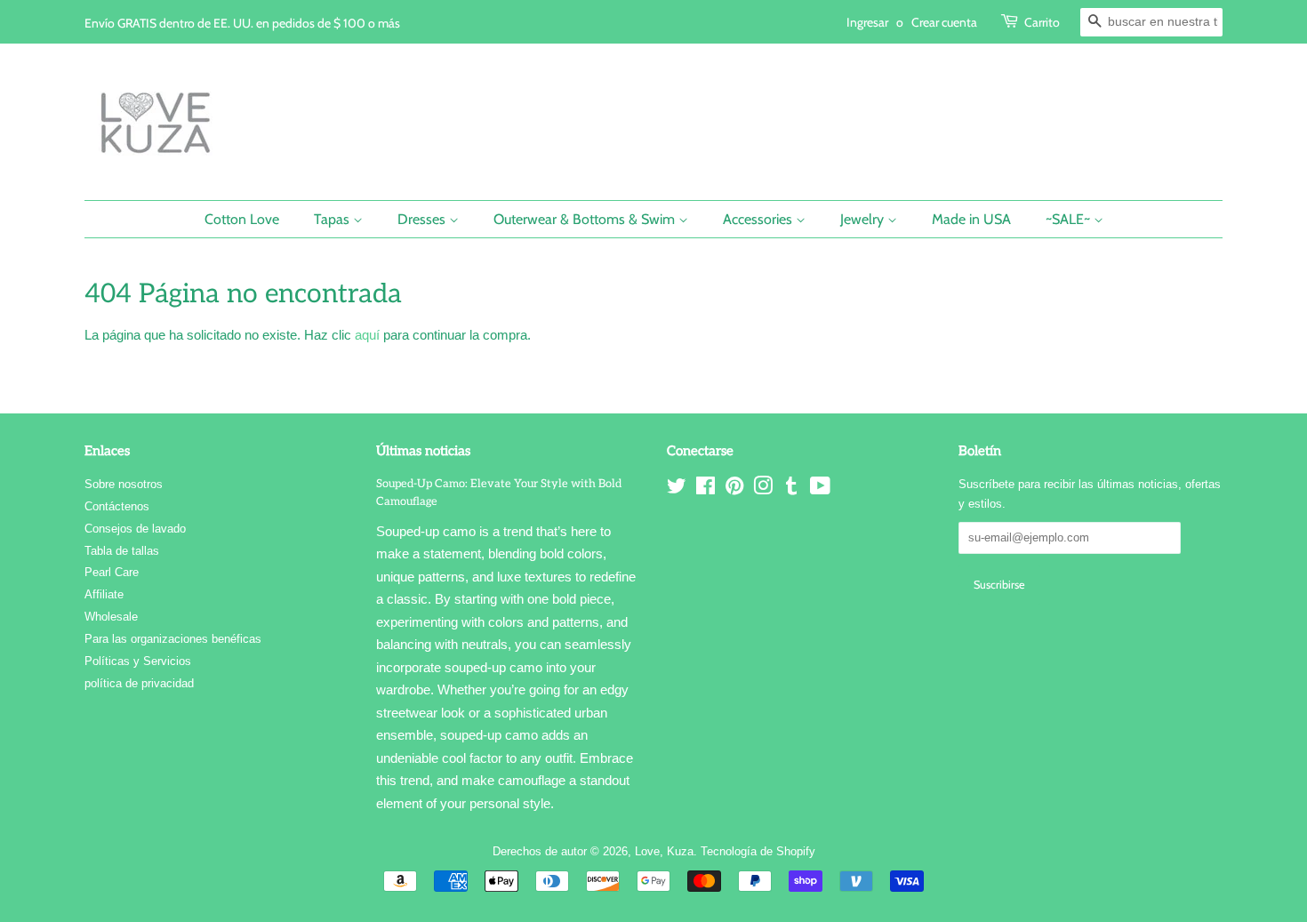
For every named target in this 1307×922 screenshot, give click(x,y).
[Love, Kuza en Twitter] (676, 489)
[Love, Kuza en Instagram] (763, 489)
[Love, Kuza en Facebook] (705, 489)
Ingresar (867, 21)
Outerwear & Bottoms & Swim (585, 219)
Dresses (423, 219)
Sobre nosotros (123, 484)
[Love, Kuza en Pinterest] (734, 489)
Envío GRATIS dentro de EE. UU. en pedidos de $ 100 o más (242, 22)
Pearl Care (111, 572)
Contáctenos (116, 506)
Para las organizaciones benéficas (172, 638)
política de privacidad (139, 683)
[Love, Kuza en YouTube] (820, 489)
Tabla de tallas (121, 550)
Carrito (1042, 21)
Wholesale (111, 616)
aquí (367, 334)
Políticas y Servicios (137, 661)
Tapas (333, 219)
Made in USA (971, 219)
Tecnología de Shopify (758, 851)
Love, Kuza (664, 851)
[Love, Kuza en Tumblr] (791, 489)
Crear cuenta (944, 21)
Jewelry (863, 219)
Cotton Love (241, 219)
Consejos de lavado (135, 528)
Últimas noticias (423, 451)
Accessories (759, 219)
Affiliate (104, 594)
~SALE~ (1070, 219)
